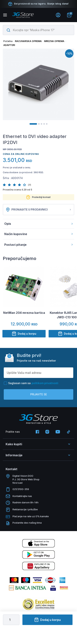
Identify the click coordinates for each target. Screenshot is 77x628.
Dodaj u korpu (50, 620)
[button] (5, 184)
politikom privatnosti (45, 383)
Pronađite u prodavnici (29, 209)
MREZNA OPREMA (54, 41)
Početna (8, 41)
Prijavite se (38, 394)
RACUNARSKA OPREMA (28, 41)
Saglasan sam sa (33, 383)
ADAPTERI (9, 45)
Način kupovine (15, 234)
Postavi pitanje (15, 245)
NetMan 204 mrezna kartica (24, 313)
